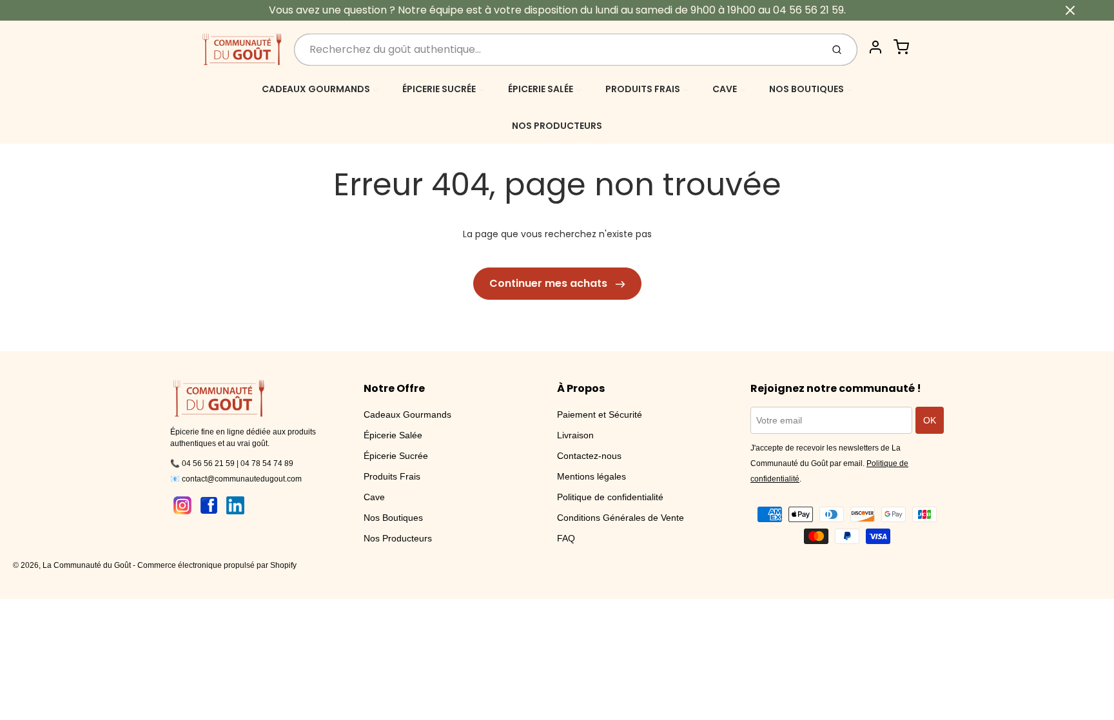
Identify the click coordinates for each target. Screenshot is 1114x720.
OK (929, 420)
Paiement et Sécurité (599, 414)
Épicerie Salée (393, 435)
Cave (374, 497)
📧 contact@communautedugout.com (236, 478)
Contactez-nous (589, 456)
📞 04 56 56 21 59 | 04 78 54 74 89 (231, 463)
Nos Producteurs (398, 538)
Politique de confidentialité (610, 497)
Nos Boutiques (393, 517)
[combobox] (556, 50)
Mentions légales (591, 476)
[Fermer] (1070, 10)
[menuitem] (320, 88)
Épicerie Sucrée (396, 456)
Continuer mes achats (549, 283)
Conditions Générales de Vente (620, 517)
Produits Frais (392, 476)
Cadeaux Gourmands (407, 414)
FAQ (566, 538)
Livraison (575, 435)
